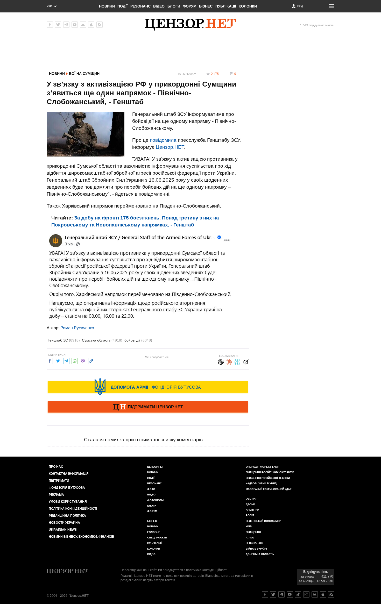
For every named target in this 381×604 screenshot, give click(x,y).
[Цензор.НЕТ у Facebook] (50, 25)
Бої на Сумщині (85, 74)
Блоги (173, 6)
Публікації (225, 6)
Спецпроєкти (157, 537)
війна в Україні (256, 548)
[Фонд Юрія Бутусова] (148, 387)
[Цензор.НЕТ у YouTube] (75, 25)
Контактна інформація (69, 473)
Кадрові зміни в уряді (261, 483)
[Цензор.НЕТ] (190, 25)
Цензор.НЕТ (170, 147)
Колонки (248, 6)
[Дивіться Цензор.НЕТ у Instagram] (306, 594)
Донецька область (260, 554)
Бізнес (206, 6)
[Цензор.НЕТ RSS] (99, 25)
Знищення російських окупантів (270, 472)
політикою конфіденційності (207, 570)
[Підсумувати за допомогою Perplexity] (237, 361)
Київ (249, 526)
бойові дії (138, 340)
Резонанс (140, 6)
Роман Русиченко (77, 328)
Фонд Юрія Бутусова (67, 487)
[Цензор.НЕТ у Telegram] (66, 25)
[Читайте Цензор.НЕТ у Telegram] (281, 594)
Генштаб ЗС (64, 340)
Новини (107, 6)
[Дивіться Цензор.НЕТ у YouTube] (290, 594)
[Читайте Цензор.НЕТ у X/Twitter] (273, 594)
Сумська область (102, 340)
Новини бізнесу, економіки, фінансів (81, 536)
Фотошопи (155, 500)
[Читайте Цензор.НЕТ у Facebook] (265, 594)
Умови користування (68, 501)
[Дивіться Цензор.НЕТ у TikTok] (298, 594)
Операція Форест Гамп (262, 466)
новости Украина (64, 522)
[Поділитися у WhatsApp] (75, 360)
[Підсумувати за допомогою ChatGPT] (221, 361)
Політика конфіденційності (73, 508)
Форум (189, 6)
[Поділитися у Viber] (83, 360)
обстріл (251, 498)
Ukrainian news (63, 529)
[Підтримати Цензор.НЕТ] (148, 407)
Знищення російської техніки (268, 478)
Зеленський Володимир (263, 521)
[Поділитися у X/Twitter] (58, 360)
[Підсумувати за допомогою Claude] (229, 361)
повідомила (163, 140)
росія (250, 515)
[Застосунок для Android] (83, 25)
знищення (253, 532)
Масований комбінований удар (269, 489)
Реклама (56, 494)
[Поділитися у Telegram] (66, 360)
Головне (153, 532)
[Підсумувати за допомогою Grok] (246, 361)
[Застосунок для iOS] (91, 25)
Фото (151, 489)
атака (250, 537)
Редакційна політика (67, 515)
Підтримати (59, 480)
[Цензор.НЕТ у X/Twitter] (58, 25)
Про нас (56, 466)
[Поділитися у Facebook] (50, 360)
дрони (250, 504)
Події (122, 6)
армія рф (252, 509)
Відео (159, 6)
